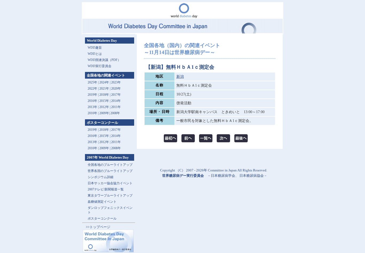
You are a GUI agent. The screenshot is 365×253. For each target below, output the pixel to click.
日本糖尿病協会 (251, 176)
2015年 (104, 101)
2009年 (104, 113)
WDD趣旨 (95, 47)
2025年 (92, 82)
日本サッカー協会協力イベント (110, 183)
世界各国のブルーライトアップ (110, 171)
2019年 (92, 95)
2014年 (116, 101)
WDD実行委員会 (99, 66)
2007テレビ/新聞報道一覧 (106, 189)
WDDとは (95, 54)
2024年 (104, 82)
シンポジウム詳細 (100, 177)
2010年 (92, 113)
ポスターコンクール (102, 218)
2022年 (92, 88)
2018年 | (105, 130)
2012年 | (105, 142)
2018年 (104, 95)
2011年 (116, 107)
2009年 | (105, 148)
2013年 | (93, 107)
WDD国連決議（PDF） (104, 60)
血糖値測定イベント (102, 202)
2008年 (115, 113)
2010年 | (93, 148)
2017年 (116, 95)
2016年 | (93, 136)
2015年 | (105, 136)
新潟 (180, 77)
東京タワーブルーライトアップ (110, 195)
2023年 (116, 82)
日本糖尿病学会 (223, 176)
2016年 (92, 101)
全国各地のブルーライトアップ (110, 165)
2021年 (104, 88)
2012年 (104, 107)
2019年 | (93, 130)
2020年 (116, 88)
